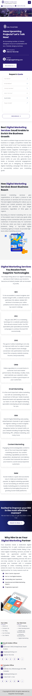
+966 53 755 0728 (21, 6)
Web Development (24, 628)
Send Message (15, 116)
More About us (9, 65)
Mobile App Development (21, 631)
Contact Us (5, 628)
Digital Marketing (23, 638)
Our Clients (5, 635)
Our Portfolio (6, 633)
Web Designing (22, 626)
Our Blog (4, 630)
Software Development (21, 635)
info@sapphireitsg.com (8, 6)
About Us (5, 626)
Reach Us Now (15, 523)
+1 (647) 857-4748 (9, 677)
